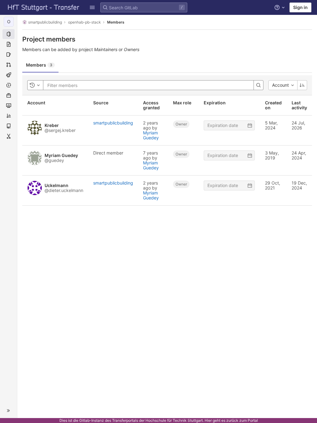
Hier (208, 420)
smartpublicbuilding (45, 22)
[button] (92, 7)
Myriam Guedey (151, 135)
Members (115, 22)
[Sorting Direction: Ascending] (302, 85)
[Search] (258, 85)
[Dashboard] (43, 7)
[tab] (40, 65)
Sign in (300, 7)
